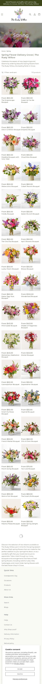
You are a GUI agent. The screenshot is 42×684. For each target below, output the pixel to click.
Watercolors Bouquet (10, 186)
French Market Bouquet (11, 441)
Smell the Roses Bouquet (8, 413)
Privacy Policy (19, 664)
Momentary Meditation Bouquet (10, 356)
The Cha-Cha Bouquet (10, 241)
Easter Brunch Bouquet (30, 214)
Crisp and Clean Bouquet (11, 608)
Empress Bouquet (28, 130)
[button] (30, 14)
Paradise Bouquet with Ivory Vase (10, 158)
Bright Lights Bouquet (10, 553)
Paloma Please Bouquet (11, 524)
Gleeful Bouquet (27, 553)
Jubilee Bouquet (27, 608)
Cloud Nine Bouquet (29, 157)
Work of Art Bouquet (10, 496)
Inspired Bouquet (28, 412)
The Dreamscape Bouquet (8, 101)
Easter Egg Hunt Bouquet (8, 297)
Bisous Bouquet (27, 269)
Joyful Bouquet (27, 635)
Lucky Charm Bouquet (10, 269)
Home (3, 51)
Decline (20, 674)
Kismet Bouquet (27, 355)
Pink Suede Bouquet (9, 326)
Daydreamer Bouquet (29, 384)
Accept (19, 669)
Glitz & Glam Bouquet (29, 441)
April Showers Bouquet (30, 241)
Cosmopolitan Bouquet (10, 384)
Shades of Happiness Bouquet (29, 326)
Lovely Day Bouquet (9, 581)
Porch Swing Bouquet (10, 469)
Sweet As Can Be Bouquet (27, 101)
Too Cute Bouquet (28, 469)
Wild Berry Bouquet (29, 581)
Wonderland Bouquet (29, 296)
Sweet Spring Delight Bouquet (29, 524)
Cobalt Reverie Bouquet (30, 186)
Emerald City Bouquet (10, 635)
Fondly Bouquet (8, 214)
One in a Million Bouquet (11, 130)
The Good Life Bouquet (30, 496)
